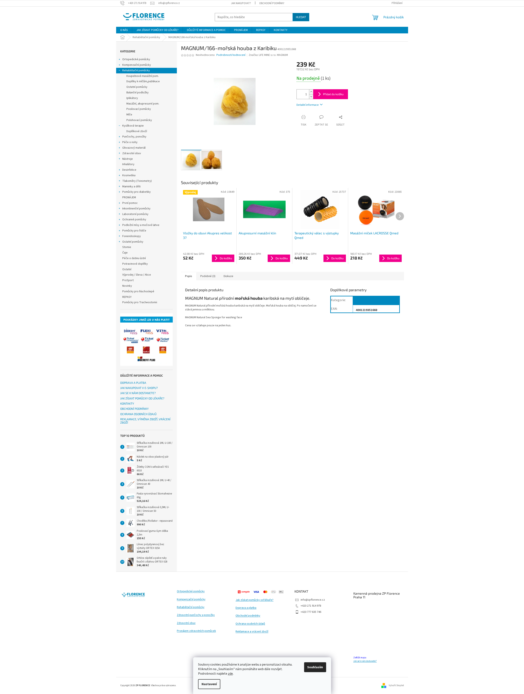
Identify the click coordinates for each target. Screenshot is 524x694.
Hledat (301, 17)
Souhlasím (315, 667)
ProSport (128, 280)
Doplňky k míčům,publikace (143, 81)
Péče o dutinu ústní (134, 258)
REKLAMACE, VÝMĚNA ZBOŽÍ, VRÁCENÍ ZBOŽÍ (145, 421)
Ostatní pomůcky (136, 87)
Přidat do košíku (333, 94)
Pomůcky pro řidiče (134, 231)
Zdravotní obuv (131, 153)
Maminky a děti (131, 186)
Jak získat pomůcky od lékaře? (254, 600)
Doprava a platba (246, 608)
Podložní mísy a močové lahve (140, 225)
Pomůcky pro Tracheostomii (139, 302)
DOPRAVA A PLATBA (133, 382)
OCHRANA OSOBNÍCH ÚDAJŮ (138, 414)
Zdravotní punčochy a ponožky (196, 615)
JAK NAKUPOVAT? (241, 3)
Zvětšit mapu (359, 657)
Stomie (126, 247)
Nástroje (127, 159)
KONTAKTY (127, 403)
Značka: (268, 55)
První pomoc (130, 203)
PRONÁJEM (129, 197)
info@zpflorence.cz (313, 600)
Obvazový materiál (134, 148)
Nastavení (209, 684)
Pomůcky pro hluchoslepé (138, 291)
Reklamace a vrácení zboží (252, 632)
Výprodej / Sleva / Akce (136, 275)
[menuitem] (124, 30)
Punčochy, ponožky (134, 137)
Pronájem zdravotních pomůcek (196, 631)
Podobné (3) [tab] (207, 276)
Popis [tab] (188, 276)
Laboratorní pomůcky (135, 214)
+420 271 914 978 (311, 606)
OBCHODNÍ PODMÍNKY (271, 3)
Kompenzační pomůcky (136, 65)
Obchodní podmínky (248, 616)
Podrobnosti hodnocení (230, 55)
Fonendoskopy (131, 236)
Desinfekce (129, 170)
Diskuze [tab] (228, 276)
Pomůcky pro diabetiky (136, 192)
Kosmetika (128, 175)
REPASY (127, 297)
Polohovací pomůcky (139, 120)
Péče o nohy (130, 142)
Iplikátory (132, 98)
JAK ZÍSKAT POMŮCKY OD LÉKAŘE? (142, 398)
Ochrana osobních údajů (250, 624)
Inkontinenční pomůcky (136, 209)
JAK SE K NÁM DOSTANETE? (138, 393)
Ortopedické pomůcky (136, 59)
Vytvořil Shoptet (396, 685)
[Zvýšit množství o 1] (311, 91)
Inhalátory (128, 164)
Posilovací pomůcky (138, 109)
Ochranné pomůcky (134, 219)
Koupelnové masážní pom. (142, 76)
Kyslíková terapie (133, 126)
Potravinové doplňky (135, 264)
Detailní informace (307, 105)
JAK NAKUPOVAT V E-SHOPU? (139, 387)
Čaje (125, 253)
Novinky (127, 286)
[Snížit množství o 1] (311, 96)
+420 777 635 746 (311, 612)
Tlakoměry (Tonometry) (137, 181)
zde (230, 673)
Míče (129, 115)
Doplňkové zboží (136, 131)
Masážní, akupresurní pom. (142, 104)
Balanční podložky (137, 92)
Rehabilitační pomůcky (136, 70)
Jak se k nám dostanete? (365, 661)
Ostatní (126, 269)
